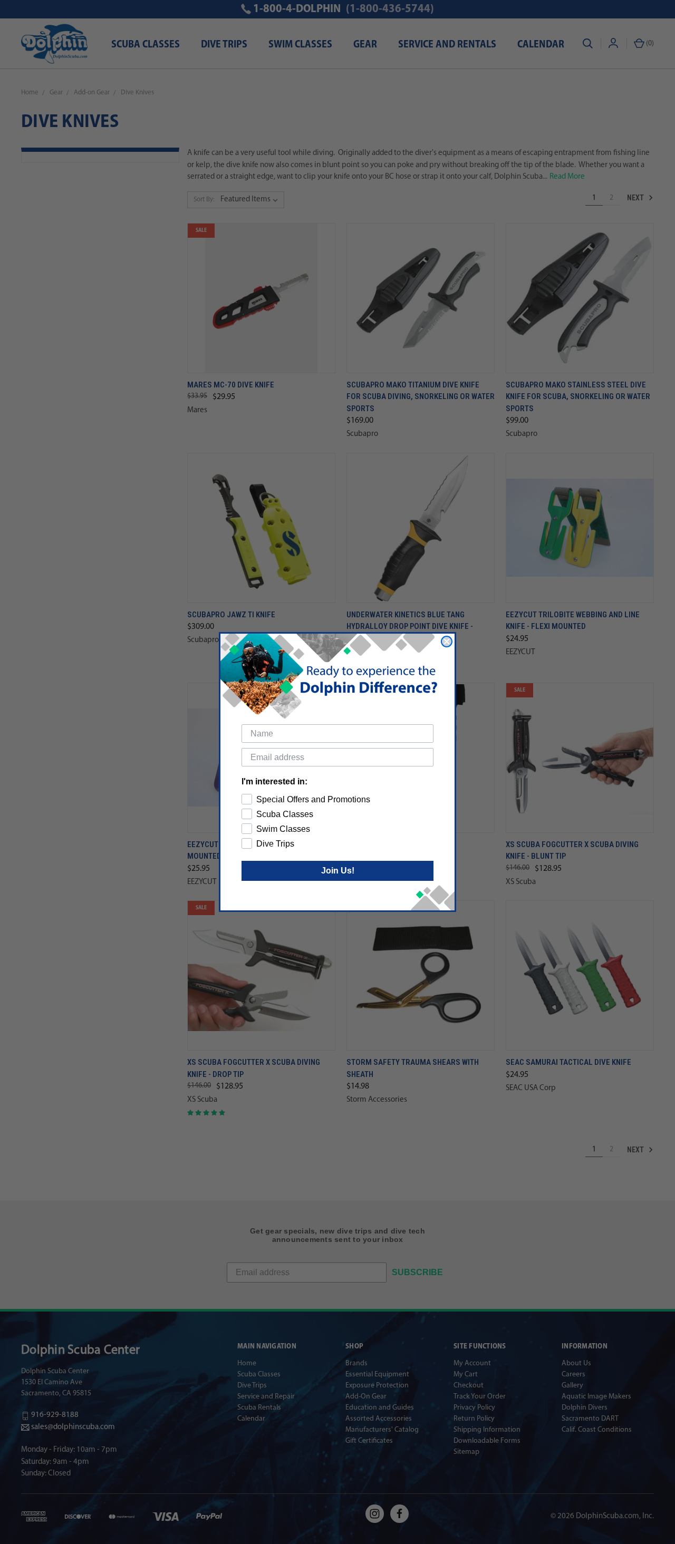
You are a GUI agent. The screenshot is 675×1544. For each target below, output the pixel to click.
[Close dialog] (446, 641)
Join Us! (337, 870)
